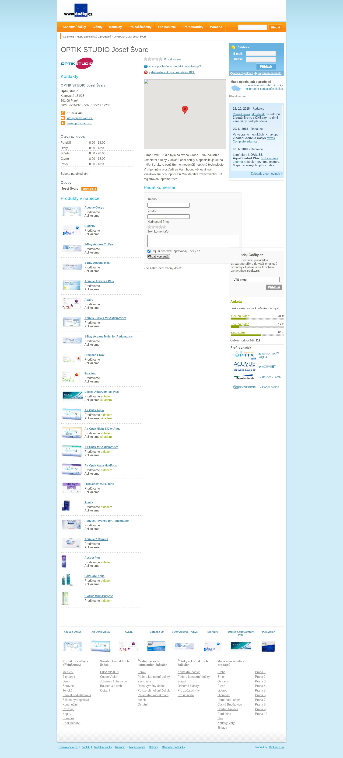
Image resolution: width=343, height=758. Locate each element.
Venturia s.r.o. (276, 747)
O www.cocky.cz (68, 747)
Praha (221, 672)
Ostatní (105, 690)
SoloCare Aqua (94, 576)
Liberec (222, 690)
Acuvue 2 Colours (96, 539)
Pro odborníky (192, 27)
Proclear (90, 373)
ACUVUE (269, 366)
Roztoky (68, 709)
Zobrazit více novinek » (267, 173)
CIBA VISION (109, 672)
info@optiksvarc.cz (79, 118)
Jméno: (152, 199)
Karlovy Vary (226, 723)
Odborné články (188, 686)
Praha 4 (260, 686)
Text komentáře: (158, 231)
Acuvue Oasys (94, 207)
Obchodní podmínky (173, 747)
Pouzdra (68, 718)
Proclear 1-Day (94, 355)
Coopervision (270, 387)
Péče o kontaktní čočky (154, 676)
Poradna (216, 27)
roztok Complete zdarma (254, 139)
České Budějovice (229, 704)
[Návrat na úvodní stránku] (82, 10)
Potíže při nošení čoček (154, 690)
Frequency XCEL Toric (99, 484)
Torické (67, 690)
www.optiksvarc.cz (79, 123)
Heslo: (238, 59)
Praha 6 (260, 695)
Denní (66, 681)
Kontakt (86, 747)
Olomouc (223, 695)
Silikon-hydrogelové (76, 700)
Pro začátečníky (189, 690)
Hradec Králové (227, 709)
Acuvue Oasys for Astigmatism (105, 318)
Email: (151, 210)
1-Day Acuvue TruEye (98, 244)
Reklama (120, 747)
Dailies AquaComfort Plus (101, 391)
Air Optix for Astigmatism (101, 447)
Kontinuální (70, 704)
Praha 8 (260, 704)
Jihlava (222, 727)
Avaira (88, 299)
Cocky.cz (68, 36)
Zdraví (142, 672)
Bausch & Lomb (111, 686)
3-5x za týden (240, 324)
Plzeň (221, 686)
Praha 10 (261, 714)
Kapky (67, 714)
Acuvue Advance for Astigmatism (107, 520)
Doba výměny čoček (151, 686)
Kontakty (115, 27)
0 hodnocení (172, 59)
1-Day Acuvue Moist (97, 262)
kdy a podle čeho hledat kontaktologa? (175, 66)
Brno (220, 676)
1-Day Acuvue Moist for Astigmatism (108, 336)
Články (97, 27)
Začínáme (144, 681)
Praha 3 (260, 681)
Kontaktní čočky (189, 672)
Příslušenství (71, 723)
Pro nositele (186, 695)
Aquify (88, 502)
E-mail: (238, 53)
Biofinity (89, 226)
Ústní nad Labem (229, 700)
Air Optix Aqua (94, 410)
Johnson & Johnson (113, 681)
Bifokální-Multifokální (77, 695)
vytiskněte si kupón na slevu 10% (172, 72)
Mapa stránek (137, 747)
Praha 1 (260, 672)
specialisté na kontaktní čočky (264, 85)
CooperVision (109, 676)
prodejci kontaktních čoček (266, 88)
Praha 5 (260, 690)
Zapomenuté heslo (269, 73)
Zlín (220, 718)
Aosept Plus (92, 557)
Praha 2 (260, 676)
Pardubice (224, 714)
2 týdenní (69, 676)
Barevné (68, 686)
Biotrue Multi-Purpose (98, 596)
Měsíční (68, 672)
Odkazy (153, 747)
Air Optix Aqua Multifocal (100, 465)
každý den (238, 332)
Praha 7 (260, 700)
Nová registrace (243, 73)
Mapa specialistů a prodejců (94, 36)
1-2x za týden (240, 316)
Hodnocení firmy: (159, 221)
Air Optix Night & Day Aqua (102, 428)
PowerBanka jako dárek (249, 114)
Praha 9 (260, 709)
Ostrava (222, 681)
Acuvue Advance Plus (99, 281)
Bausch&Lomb (271, 377)
